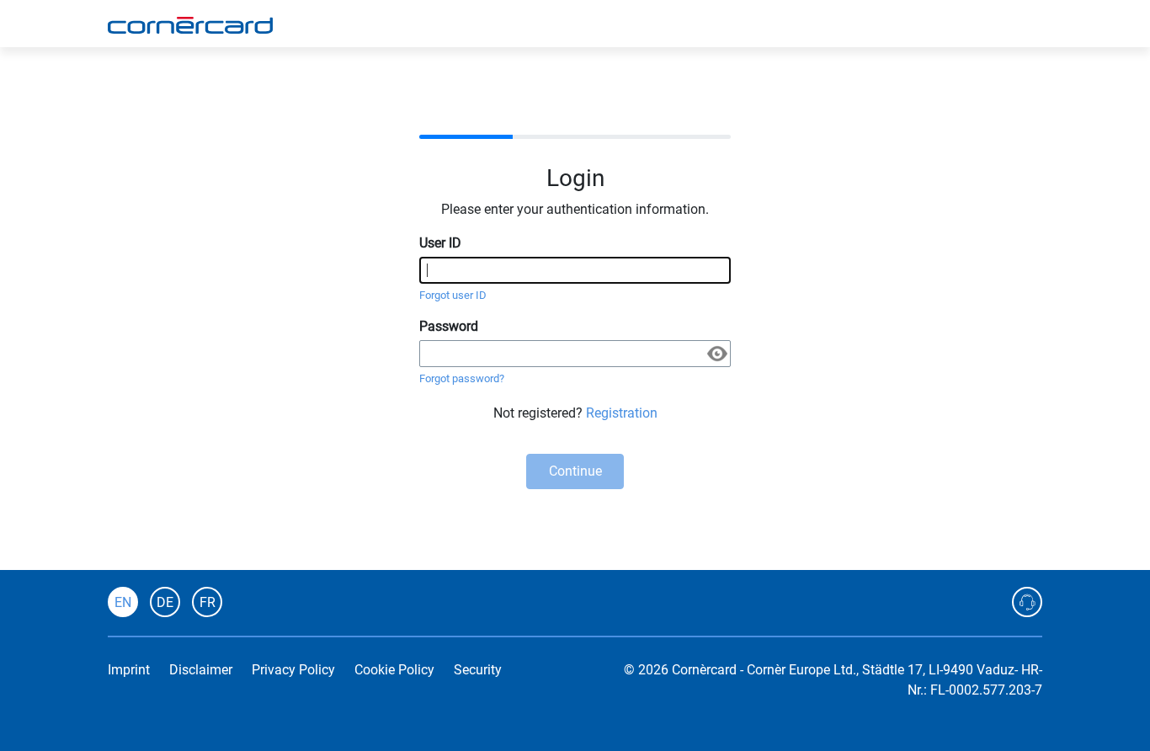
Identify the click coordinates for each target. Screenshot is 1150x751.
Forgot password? (461, 378)
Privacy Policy (293, 670)
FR (208, 602)
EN (122, 602)
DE (165, 602)
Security (478, 670)
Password (448, 326)
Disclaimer (200, 670)
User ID (440, 243)
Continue (575, 471)
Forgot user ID (453, 295)
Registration (622, 413)
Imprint (129, 670)
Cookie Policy (394, 670)
